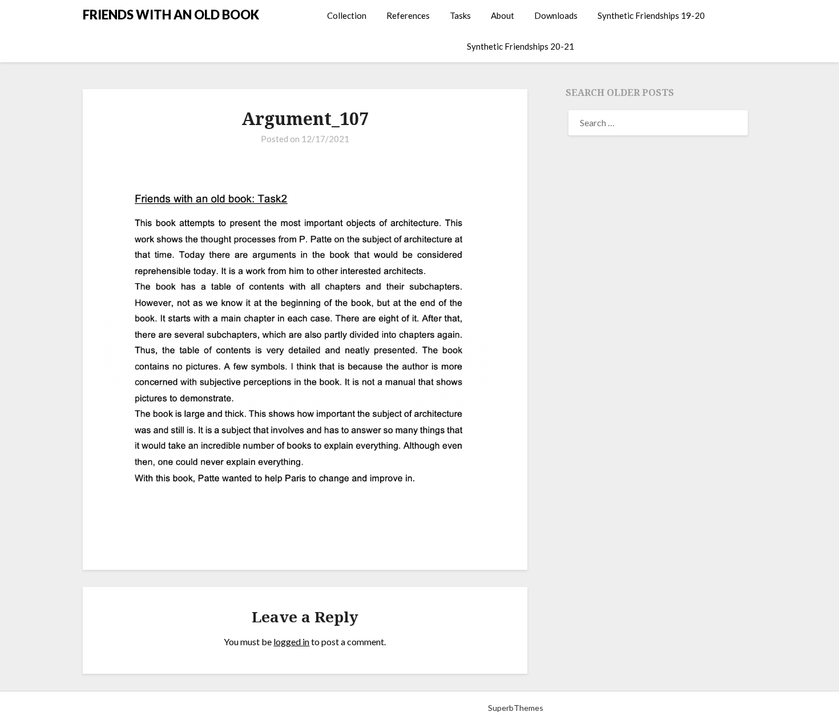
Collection (346, 15)
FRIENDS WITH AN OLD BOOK (171, 14)
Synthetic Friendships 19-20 (651, 15)
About (502, 15)
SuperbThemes (515, 708)
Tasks (460, 15)
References (408, 15)
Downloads (556, 15)
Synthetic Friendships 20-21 (520, 46)
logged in (291, 641)
